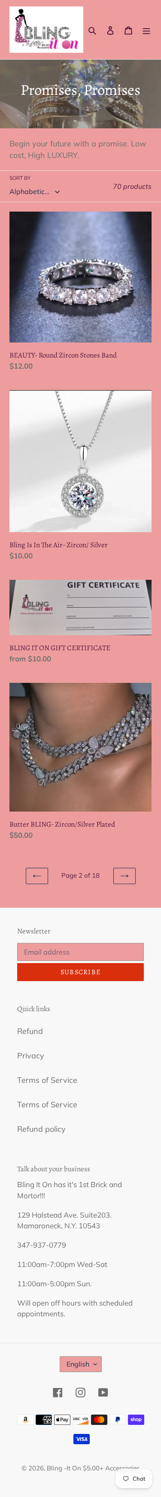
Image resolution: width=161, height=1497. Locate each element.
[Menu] (146, 29)
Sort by (19, 178)
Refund (30, 1031)
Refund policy (41, 1129)
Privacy (30, 1056)
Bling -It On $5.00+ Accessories (93, 1468)
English (78, 1364)
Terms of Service (47, 1080)
